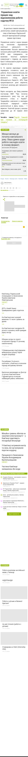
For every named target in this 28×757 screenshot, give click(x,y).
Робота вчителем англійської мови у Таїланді (13, 571)
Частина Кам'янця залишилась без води (11, 467)
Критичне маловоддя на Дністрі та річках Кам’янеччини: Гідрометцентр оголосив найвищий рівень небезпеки (14, 375)
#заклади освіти (13, 178)
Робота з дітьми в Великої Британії (12, 602)
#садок (2, 178)
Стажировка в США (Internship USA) (13, 648)
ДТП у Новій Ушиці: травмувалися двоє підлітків (13, 309)
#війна (25, 178)
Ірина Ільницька (7, 182)
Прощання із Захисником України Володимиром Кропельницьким (12, 457)
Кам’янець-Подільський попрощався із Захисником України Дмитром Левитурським (12, 297)
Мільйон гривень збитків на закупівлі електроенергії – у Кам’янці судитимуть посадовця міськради (14, 437)
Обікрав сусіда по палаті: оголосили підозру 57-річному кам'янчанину (13, 341)
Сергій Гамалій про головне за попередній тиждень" (14, 119)
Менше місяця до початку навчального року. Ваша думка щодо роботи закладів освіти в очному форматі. (13, 139)
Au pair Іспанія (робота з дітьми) (11, 625)
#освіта (7, 178)
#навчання (20, 178)
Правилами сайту (5, 239)
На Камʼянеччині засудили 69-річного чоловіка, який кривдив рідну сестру (14, 330)
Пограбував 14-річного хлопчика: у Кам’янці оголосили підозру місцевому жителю (14, 363)
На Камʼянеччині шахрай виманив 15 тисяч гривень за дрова (13, 319)
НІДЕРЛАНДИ (7, 580)
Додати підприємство (14, 514)
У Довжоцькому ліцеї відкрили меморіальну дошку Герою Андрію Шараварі (13, 352)
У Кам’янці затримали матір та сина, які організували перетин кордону (14, 447)
